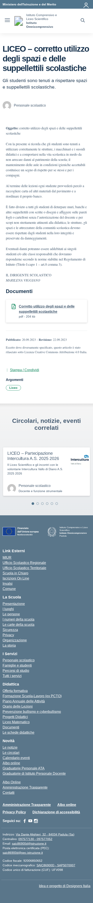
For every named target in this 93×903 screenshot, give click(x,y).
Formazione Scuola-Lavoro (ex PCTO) (32, 696)
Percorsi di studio (16, 670)
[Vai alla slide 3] (42, 503)
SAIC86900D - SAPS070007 (56, 865)
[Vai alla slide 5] (52, 503)
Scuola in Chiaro (15, 573)
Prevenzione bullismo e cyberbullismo (32, 712)
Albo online (11, 763)
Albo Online (12, 782)
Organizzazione (15, 640)
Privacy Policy (14, 812)
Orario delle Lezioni (18, 706)
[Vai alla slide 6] (56, 503)
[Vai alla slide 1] (33, 503)
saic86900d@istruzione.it (29, 843)
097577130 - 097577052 (35, 839)
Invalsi (8, 583)
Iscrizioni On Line (16, 578)
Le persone (11, 614)
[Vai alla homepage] (18, 21)
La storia (9, 645)
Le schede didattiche (18, 732)
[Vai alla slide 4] (47, 503)
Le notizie (10, 747)
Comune (9, 589)
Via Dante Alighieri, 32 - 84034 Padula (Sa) (45, 834)
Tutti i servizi (12, 676)
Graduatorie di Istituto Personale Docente (34, 773)
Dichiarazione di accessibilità (56, 812)
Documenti (11, 727)
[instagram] (36, 821)
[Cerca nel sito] (82, 21)
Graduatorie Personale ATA (24, 768)
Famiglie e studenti (17, 665)
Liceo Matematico (16, 722)
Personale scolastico (19, 660)
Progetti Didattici (15, 717)
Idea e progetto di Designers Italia (64, 886)
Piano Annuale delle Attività (24, 701)
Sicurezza (10, 630)
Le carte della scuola (18, 624)
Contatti (8, 792)
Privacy (8, 635)
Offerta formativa (15, 691)
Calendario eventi (16, 758)
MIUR (7, 557)
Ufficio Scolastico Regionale (24, 563)
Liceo (13, 387)
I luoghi (8, 609)
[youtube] (30, 821)
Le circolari (11, 753)
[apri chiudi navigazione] (7, 20)
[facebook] (25, 821)
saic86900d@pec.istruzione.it (23, 852)
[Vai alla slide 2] (37, 503)
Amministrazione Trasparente (25, 787)
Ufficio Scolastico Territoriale (24, 568)
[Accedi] (86, 4)
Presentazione (14, 604)
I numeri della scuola (18, 619)
